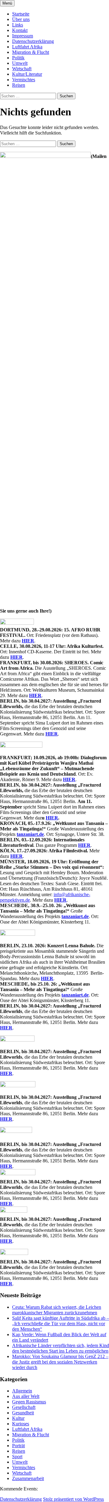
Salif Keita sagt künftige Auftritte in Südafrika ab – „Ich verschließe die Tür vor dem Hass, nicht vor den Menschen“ (60, 1323)
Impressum (22, 35)
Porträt (18, 1445)
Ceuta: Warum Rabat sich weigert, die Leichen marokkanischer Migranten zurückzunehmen (56, 1310)
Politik (18, 57)
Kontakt (20, 30)
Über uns (21, 19)
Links (17, 24)
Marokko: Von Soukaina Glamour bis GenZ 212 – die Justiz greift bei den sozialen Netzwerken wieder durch (60, 1362)
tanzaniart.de (30, 834)
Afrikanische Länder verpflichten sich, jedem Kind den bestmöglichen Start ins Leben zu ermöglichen (60, 1348)
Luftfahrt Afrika (27, 46)
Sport (17, 1456)
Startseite (20, 13)
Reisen (18, 85)
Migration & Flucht (30, 52)
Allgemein (22, 1390)
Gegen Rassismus (29, 1401)
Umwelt (20, 63)
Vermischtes (23, 79)
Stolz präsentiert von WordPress (73, 1499)
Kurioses (20, 1423)
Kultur (18, 1418)
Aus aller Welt (25, 1396)
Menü (7, 3)
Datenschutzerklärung (33, 41)
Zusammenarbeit (28, 1478)
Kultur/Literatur (27, 74)
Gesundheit (23, 1412)
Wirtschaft (21, 68)
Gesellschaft (23, 1407)
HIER (28, 640)
